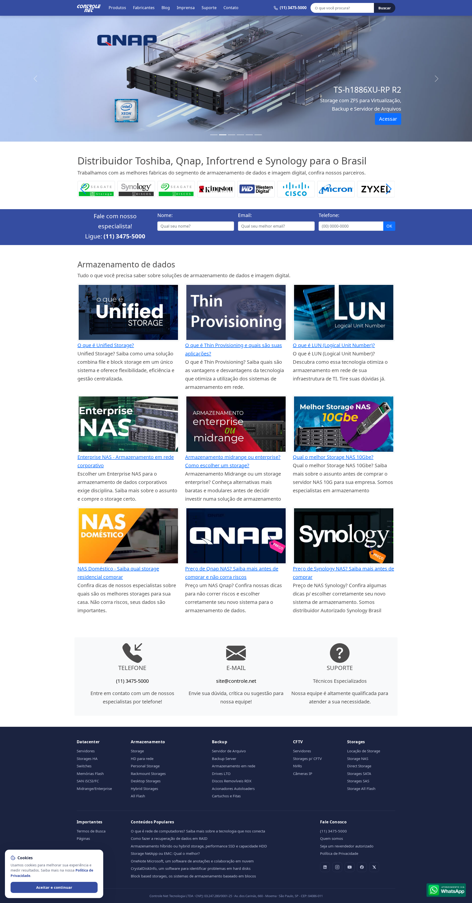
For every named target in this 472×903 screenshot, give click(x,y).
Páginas (83, 838)
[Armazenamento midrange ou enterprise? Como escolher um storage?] (236, 423)
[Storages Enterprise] (258, 135)
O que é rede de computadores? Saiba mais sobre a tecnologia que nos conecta (198, 831)
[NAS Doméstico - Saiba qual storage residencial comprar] (128, 535)
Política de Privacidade (339, 853)
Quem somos (331, 838)
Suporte (209, 7)
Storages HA (87, 758)
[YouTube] (349, 867)
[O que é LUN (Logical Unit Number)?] (344, 311)
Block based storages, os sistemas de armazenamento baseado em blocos (193, 876)
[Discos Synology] (136, 188)
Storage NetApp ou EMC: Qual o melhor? (165, 853)
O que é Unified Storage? (105, 345)
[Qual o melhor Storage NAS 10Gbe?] (344, 423)
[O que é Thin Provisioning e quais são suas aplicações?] (236, 311)
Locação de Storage (363, 750)
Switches (84, 765)
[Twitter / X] (374, 867)
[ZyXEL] (376, 188)
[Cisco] (296, 188)
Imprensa (186, 7)
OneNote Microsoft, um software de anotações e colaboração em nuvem (192, 861)
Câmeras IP (302, 773)
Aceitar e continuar (54, 887)
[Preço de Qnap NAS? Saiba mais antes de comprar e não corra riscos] (236, 535)
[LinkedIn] (325, 867)
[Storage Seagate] (96, 188)
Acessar (388, 119)
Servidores (86, 750)
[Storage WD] (256, 188)
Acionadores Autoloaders (233, 788)
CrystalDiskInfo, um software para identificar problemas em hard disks (191, 868)
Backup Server (224, 758)
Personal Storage (145, 765)
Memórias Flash (90, 773)
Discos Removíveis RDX (231, 780)
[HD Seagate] (176, 188)
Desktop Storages (146, 780)
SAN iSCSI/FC (88, 780)
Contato (230, 7)
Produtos (117, 7)
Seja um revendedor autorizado (346, 846)
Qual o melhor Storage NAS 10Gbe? (333, 457)
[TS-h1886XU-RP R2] (222, 135)
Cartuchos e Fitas (226, 795)
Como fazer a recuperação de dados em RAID (169, 838)
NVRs (297, 765)
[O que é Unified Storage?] (128, 311)
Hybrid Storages (144, 788)
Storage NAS (357, 758)
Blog (166, 7)
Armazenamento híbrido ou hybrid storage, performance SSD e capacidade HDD (199, 846)
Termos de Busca (91, 831)
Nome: (165, 215)
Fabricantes (144, 7)
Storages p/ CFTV (307, 758)
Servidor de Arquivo (229, 750)
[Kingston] (216, 188)
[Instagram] (337, 867)
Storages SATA (359, 773)
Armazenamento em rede (233, 765)
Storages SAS (358, 780)
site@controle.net (236, 681)
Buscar (384, 7)
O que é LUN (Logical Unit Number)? (334, 345)
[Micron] (336, 188)
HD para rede (142, 758)
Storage (137, 750)
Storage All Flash (361, 788)
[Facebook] (362, 867)
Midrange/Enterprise (94, 788)
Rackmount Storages (148, 773)
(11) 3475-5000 (124, 236)
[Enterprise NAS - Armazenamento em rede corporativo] (128, 423)
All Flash (138, 795)
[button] (388, 189)
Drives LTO (221, 773)
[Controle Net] (89, 7)
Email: (245, 215)
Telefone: (329, 215)
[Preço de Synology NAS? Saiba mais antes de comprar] (344, 535)
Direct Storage (359, 765)
